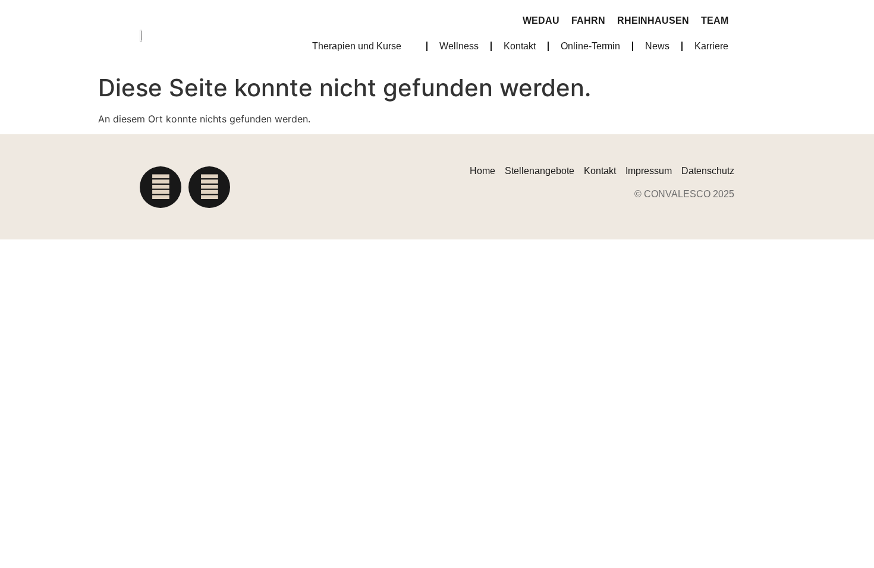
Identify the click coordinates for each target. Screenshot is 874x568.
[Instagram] (160, 187)
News (657, 46)
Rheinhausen (653, 20)
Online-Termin (590, 46)
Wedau (541, 20)
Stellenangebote (539, 171)
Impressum (648, 171)
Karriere (711, 46)
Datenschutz (707, 171)
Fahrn (588, 20)
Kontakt (520, 46)
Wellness (459, 46)
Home (482, 171)
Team (714, 20)
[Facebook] (209, 187)
